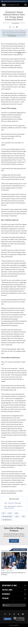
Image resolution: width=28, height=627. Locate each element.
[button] (25, 5)
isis (3, 513)
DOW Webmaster (12, 35)
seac (10, 513)
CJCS (16, 513)
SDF (23, 516)
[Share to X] (14, 27)
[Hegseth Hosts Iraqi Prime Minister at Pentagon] (14, 563)
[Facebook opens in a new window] (9, 614)
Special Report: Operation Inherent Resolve (13, 507)
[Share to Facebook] (10, 27)
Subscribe (14, 541)
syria (17, 516)
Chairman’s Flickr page (14, 503)
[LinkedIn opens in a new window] (18, 614)
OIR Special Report (7, 519)
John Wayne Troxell (7, 516)
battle (19, 52)
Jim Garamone (15, 22)
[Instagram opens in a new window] (14, 614)
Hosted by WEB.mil (14, 625)
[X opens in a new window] (5, 614)
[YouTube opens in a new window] (23, 614)
